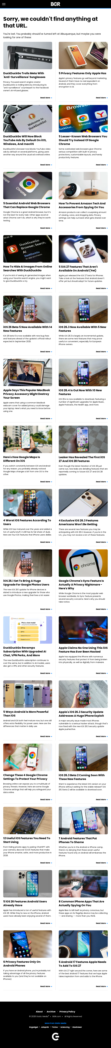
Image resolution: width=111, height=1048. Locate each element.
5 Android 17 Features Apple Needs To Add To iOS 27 (82, 963)
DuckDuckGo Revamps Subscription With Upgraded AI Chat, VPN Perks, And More (24, 651)
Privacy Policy (67, 1011)
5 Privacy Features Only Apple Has (82, 73)
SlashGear (77, 1027)
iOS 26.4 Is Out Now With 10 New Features (80, 392)
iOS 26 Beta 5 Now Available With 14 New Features (27, 329)
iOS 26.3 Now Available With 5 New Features (82, 329)
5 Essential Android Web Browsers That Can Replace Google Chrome (26, 205)
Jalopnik (45, 1027)
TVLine (55, 1027)
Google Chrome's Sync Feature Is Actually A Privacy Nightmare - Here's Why (81, 584)
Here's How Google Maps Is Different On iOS (21, 459)
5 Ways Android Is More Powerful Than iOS (25, 713)
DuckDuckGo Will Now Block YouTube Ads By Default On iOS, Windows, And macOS (25, 140)
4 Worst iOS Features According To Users (27, 522)
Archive (51, 1011)
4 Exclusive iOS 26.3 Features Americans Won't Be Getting (78, 522)
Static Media (42, 1016)
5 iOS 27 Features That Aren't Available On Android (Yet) (78, 268)
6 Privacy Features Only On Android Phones (21, 963)
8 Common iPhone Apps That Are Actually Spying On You (81, 903)
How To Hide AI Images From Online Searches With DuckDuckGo (27, 268)
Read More (45, 98)
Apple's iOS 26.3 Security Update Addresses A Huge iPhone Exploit (81, 713)
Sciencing (65, 1027)
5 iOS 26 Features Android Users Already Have (25, 903)
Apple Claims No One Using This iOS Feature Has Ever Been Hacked (83, 649)
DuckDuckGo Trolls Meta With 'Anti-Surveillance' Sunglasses (24, 75)
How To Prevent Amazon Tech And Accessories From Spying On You (82, 205)
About (39, 1011)
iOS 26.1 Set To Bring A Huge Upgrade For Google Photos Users (26, 582)
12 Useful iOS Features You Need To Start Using (26, 840)
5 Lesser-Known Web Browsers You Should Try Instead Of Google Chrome (83, 140)
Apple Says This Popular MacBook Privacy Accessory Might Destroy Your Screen (26, 393)
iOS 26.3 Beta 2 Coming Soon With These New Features (82, 777)
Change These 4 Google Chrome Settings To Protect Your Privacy (25, 777)
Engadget (33, 1027)
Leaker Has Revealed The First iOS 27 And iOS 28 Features (82, 459)
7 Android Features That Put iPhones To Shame (78, 840)
